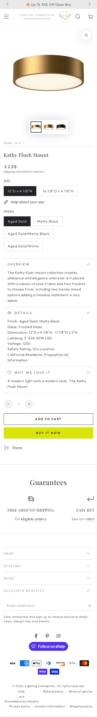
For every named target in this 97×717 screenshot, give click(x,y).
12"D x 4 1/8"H (19, 192)
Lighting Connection (40, 686)
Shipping (9, 171)
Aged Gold (17, 222)
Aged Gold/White (23, 247)
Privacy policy (19, 706)
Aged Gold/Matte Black (28, 235)
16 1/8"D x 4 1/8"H (58, 192)
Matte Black (47, 222)
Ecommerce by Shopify (22, 701)
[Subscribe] (90, 605)
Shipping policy (81, 706)
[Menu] (6, 16)
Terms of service (80, 691)
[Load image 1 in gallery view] (36, 127)
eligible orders (33, 518)
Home (8, 143)
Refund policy (53, 691)
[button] (77, 16)
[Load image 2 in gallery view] (48, 127)
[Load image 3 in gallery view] (60, 127)
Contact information (50, 706)
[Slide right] (89, 4)
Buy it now (48, 433)
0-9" (18, 143)
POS (21, 691)
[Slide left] (8, 4)
